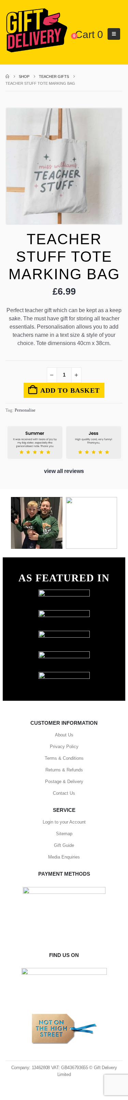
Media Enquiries (64, 857)
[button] (114, 34)
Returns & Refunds (64, 769)
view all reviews (64, 471)
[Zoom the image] (64, 592)
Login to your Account (64, 822)
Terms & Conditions (64, 758)
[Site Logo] (36, 31)
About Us (64, 734)
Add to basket (70, 390)
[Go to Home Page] (7, 76)
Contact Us (64, 793)
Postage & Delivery (64, 781)
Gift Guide (64, 845)
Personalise (25, 410)
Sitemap (64, 833)
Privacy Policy (64, 746)
